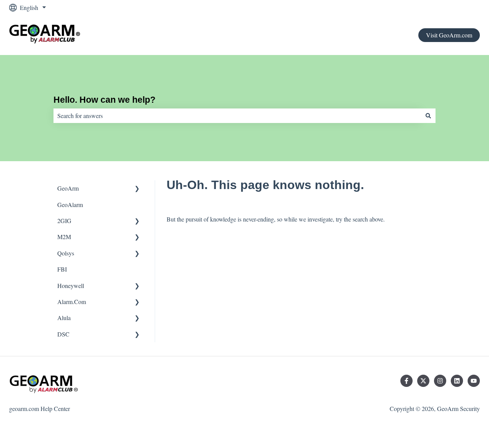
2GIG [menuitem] (64, 221)
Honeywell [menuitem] (70, 285)
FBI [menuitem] (62, 269)
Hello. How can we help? (104, 100)
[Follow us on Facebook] (406, 381)
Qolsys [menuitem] (65, 253)
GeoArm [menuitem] (68, 188)
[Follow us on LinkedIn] (457, 381)
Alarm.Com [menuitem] (71, 302)
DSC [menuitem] (63, 334)
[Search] (428, 115)
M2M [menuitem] (64, 237)
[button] (137, 189)
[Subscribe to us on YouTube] (474, 381)
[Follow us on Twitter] (423, 381)
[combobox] (237, 115)
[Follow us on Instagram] (440, 381)
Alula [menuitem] (64, 318)
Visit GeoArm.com (449, 35)
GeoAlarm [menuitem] (70, 205)
